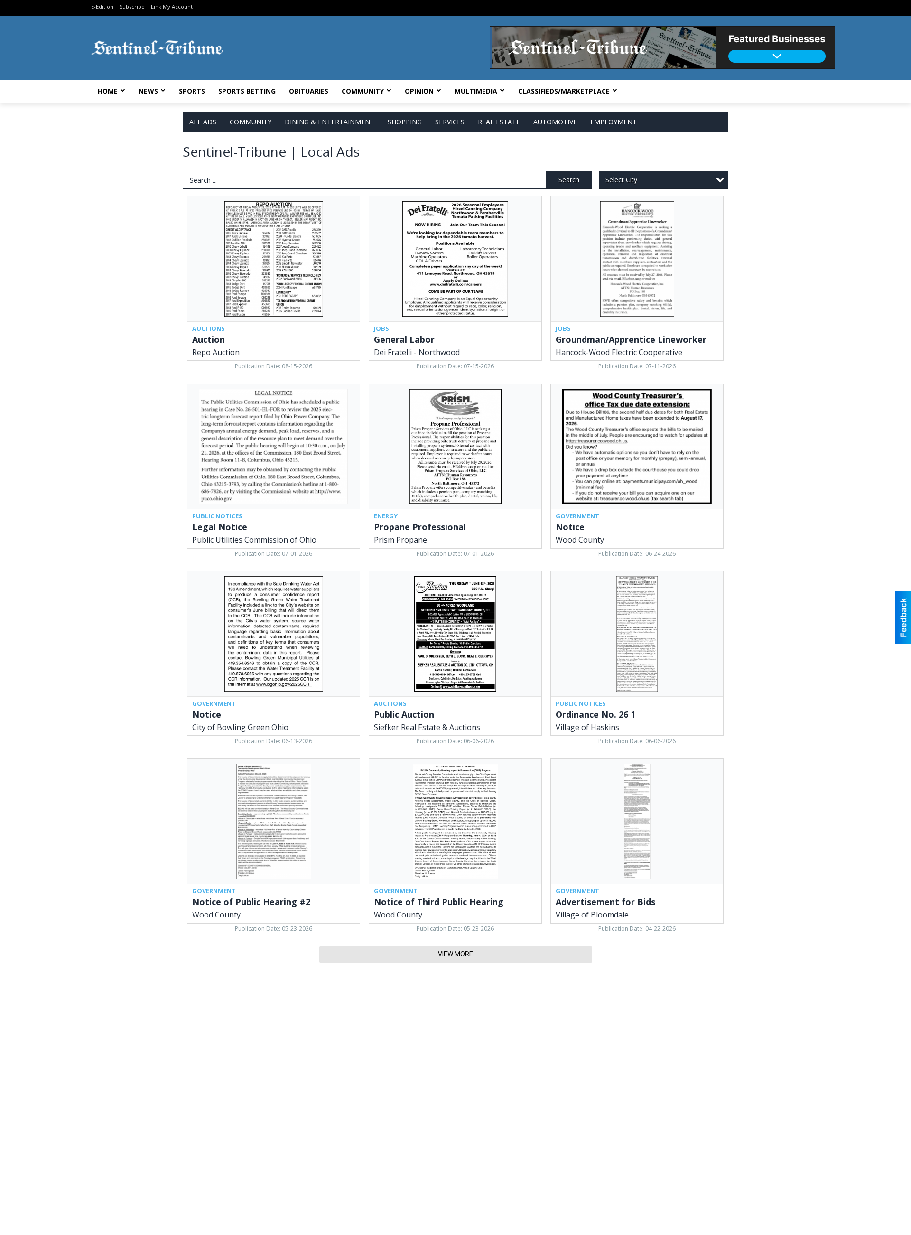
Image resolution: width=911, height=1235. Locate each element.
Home (108, 90)
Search (568, 179)
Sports (192, 90)
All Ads (202, 121)
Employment (613, 121)
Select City (621, 179)
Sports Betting (247, 90)
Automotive (555, 121)
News (148, 90)
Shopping (405, 121)
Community (363, 90)
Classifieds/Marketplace (564, 90)
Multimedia (476, 90)
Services (450, 121)
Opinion (419, 90)
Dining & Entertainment (329, 121)
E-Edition (102, 6)
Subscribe (132, 6)
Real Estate (499, 121)
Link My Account (172, 6)
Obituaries (308, 90)
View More (455, 954)
